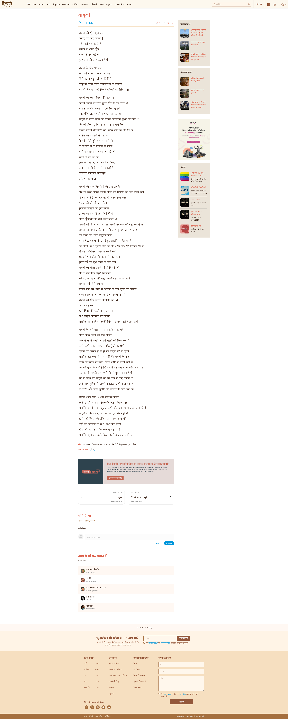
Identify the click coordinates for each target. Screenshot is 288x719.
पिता (92, 449)
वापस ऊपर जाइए (146, 627)
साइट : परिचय (114, 663)
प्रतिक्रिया (169, 543)
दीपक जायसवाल (86, 23)
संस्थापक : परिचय (115, 669)
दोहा (91, 681)
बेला (28, 4)
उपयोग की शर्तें (99, 716)
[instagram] (98, 707)
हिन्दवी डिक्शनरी (140, 681)
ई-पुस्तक (56, 4)
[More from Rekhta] (268, 4)
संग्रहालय (84, 4)
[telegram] (109, 707)
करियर (111, 688)
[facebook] (86, 707)
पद (91, 675)
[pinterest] (103, 707)
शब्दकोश (66, 4)
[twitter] (92, 707)
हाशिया (75, 4)
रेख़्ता (135, 663)
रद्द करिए (159, 544)
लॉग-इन (259, 4)
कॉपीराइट (108, 716)
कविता (42, 4)
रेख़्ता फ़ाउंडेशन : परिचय (118, 675)
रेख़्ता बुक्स (138, 688)
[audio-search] (249, 4)
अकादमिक (119, 4)
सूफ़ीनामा (137, 669)
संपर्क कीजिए (114, 681)
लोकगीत (91, 688)
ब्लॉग (101, 4)
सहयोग (111, 694)
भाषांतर (129, 4)
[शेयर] (168, 23)
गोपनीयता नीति (165, 643)
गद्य (48, 4)
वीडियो (94, 4)
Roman (161, 23)
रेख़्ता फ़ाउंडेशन (153, 643)
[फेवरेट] (172, 22)
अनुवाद (109, 4)
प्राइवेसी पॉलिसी (88, 716)
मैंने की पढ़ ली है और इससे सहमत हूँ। (167, 643)
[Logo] (7, 4)
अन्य (137, 4)
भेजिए (181, 701)
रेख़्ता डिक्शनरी (139, 675)
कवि (35, 4)
